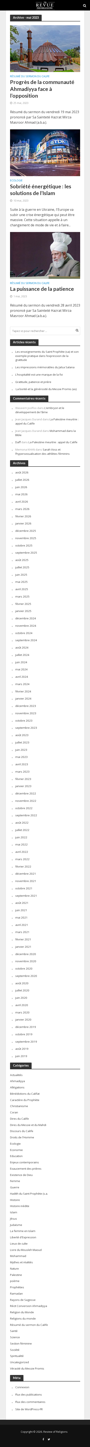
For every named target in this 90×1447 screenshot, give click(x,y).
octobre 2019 (23, 1034)
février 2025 (23, 604)
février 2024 (23, 691)
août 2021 (21, 903)
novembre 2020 (25, 961)
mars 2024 (22, 684)
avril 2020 (21, 1005)
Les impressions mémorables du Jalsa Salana (45, 367)
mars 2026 (22, 509)
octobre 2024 (23, 633)
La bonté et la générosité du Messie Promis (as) (46, 389)
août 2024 (21, 647)
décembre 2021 (25, 874)
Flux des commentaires (30, 1402)
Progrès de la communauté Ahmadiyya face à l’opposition (42, 89)
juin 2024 (21, 662)
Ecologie (16, 180)
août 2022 (21, 822)
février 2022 (23, 866)
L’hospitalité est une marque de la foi (39, 374)
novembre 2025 (25, 538)
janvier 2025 (23, 611)
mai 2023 (21, 757)
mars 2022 (22, 859)
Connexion (22, 1387)
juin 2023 (21, 750)
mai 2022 (21, 844)
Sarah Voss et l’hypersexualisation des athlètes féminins (42, 452)
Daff (18, 442)
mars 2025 (22, 596)
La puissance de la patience (42, 289)
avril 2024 (21, 677)
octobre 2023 (23, 720)
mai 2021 (21, 917)
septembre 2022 (26, 815)
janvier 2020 (23, 1019)
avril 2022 (21, 852)
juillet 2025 (22, 567)
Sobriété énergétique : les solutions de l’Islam (40, 189)
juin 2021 (21, 910)
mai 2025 (21, 582)
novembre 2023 (25, 713)
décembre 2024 (25, 618)
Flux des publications (28, 1394)
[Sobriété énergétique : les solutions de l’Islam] (45, 152)
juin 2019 (21, 1056)
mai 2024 (21, 669)
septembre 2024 (26, 640)
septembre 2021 (26, 896)
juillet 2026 (22, 480)
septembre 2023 (26, 728)
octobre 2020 (23, 968)
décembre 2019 (25, 1027)
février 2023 (23, 779)
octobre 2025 (23, 545)
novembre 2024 (25, 626)
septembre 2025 (26, 552)
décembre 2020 (25, 954)
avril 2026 (21, 501)
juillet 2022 (22, 830)
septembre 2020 (26, 976)
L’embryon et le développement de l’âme (39, 410)
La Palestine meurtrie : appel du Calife (52, 442)
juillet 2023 (22, 742)
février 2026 (23, 516)
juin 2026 (21, 487)
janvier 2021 (23, 947)
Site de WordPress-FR (29, 1409)
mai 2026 (21, 494)
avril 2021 (21, 925)
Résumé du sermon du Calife (30, 76)
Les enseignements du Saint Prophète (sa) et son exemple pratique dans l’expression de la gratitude (47, 356)
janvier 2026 (23, 523)
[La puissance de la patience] (45, 255)
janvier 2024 (23, 698)
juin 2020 (21, 998)
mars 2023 (22, 771)
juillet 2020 (22, 990)
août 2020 (21, 983)
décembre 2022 (25, 793)
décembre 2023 (25, 706)
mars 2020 (22, 1012)
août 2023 (21, 735)
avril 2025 (21, 589)
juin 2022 (21, 837)
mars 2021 (22, 932)
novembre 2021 (25, 881)
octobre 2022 (23, 808)
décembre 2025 (25, 531)
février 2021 (23, 939)
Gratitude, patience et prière (33, 382)
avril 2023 (21, 764)
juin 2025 (21, 575)
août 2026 (21, 472)
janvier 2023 (23, 786)
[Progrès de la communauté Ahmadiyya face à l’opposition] (45, 48)
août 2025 (21, 560)
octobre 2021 (23, 888)
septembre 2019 (26, 1041)
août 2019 (21, 1049)
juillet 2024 (22, 655)
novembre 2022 (25, 801)
